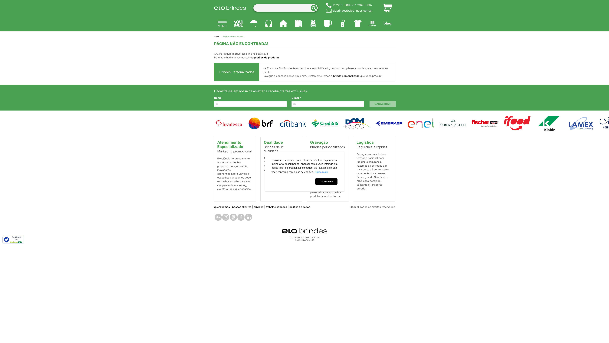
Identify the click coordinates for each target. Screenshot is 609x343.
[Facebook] (241, 217)
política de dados (299, 206)
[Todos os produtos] (222, 23)
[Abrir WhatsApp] (601, 335)
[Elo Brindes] (230, 8)
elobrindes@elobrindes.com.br (352, 10)
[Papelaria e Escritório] (298, 23)
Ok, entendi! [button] (326, 181)
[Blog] (387, 23)
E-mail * (296, 97)
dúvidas (258, 206)
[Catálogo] (372, 23)
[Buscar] (315, 8)
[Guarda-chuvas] (253, 23)
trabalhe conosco (276, 206)
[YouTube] (233, 217)
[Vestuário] (357, 23)
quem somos (222, 206)
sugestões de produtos (264, 57)
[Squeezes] (342, 23)
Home (216, 36)
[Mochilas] (313, 23)
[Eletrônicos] (268, 23)
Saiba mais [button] (321, 172)
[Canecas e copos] (328, 23)
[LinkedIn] (248, 217)
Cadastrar (382, 103)
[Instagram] (225, 217)
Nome (218, 97)
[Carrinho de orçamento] (387, 8)
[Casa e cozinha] (283, 23)
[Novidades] (238, 23)
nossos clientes (241, 206)
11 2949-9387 (363, 5)
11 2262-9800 (342, 5)
